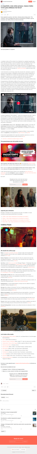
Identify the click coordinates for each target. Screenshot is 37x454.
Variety (29, 302)
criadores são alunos (21, 68)
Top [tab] (1, 409)
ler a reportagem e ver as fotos (7, 272)
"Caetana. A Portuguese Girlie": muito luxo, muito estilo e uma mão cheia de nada (16, 425)
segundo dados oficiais (21, 264)
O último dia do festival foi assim (21, 281)
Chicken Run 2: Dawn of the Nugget (10, 343)
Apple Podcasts (21, 132)
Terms (23, 447)
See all (3, 431)
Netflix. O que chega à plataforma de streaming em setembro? (15, 216)
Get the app (23, 449)
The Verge (8, 255)
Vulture (15, 260)
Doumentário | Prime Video (5, 426)
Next (33, 390)
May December (6, 346)
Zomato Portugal (31, 163)
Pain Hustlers (5, 348)
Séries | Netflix (3, 413)
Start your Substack (16, 449)
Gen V (4, 350)
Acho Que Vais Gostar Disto (7, 11)
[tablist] (5, 397)
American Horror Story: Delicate (9, 336)
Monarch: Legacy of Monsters (9, 341)
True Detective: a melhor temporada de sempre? (11, 418)
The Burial (5, 355)
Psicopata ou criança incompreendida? (9, 412)
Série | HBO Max (3, 419)
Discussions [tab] (8, 409)
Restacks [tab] (7, 397)
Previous (4, 390)
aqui (24, 136)
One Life (4, 353)
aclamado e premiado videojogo (11, 252)
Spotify (28, 132)
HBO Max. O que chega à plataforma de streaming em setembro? (16, 220)
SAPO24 (10, 277)
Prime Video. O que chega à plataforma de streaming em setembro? (17, 221)
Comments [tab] (3, 397)
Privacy (20, 447)
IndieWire (3, 306)
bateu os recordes (12, 263)
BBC (15, 284)
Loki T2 (4, 339)
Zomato (3, 174)
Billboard (14, 290)
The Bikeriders (6, 352)
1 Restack (7, 383)
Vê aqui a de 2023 (30, 298)
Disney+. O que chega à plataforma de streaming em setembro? (16, 218)
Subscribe (30, 1)
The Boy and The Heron (7, 357)
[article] (18, 414)
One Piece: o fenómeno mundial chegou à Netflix (13, 138)
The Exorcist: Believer (7, 344)
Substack (13, 451)
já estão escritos (31, 267)
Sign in (34, 1)
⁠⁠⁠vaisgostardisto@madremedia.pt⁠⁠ (22, 363)
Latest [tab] (4, 409)
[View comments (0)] (5, 15)
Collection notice (27, 447)
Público (6, 295)
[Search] (35, 409)
